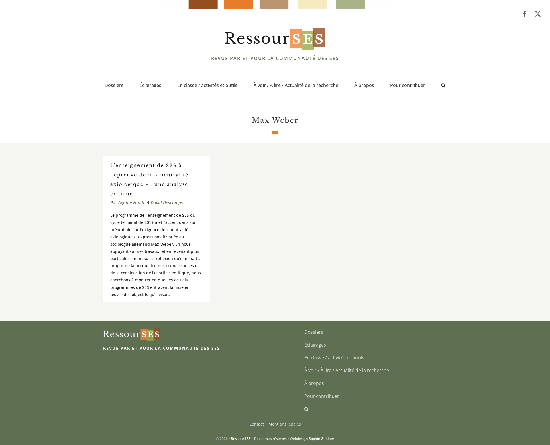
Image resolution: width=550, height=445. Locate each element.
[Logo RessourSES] (275, 30)
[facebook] (524, 14)
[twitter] (538, 14)
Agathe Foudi (131, 202)
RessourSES (240, 438)
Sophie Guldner (321, 438)
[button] (443, 86)
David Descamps (167, 202)
